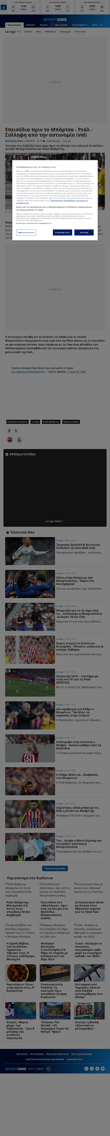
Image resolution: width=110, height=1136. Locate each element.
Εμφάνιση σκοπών (26, 232)
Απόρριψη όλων (62, 232)
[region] (55, 200)
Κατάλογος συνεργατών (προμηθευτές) (33, 223)
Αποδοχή (84, 232)
